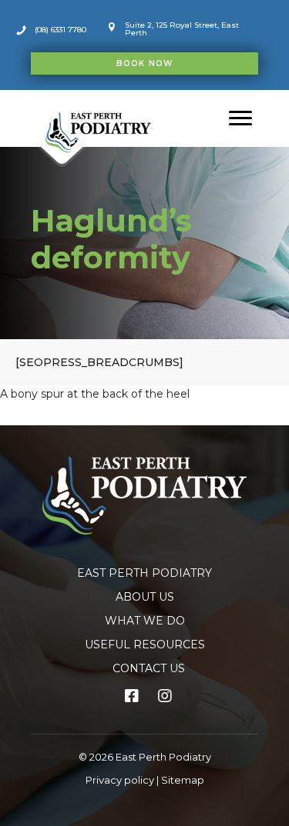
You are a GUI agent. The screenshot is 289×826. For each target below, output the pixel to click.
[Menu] (240, 118)
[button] (144, 63)
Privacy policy (120, 780)
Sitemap (182, 780)
